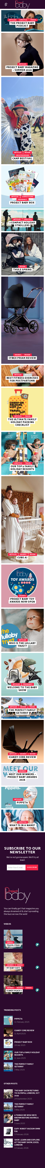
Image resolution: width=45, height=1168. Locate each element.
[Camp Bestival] (22, 120)
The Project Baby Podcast (22, 24)
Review (27, 152)
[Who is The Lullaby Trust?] (22, 630)
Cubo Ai (22, 558)
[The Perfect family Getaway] (8, 1066)
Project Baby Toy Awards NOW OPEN (22, 600)
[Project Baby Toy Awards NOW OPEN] (22, 586)
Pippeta (22, 803)
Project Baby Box (22, 203)
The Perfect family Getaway (22, 711)
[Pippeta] (8, 1020)
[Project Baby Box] (22, 186)
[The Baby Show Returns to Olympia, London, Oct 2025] (8, 1093)
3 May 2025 (19, 1070)
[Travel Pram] (22, 939)
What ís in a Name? (22, 825)
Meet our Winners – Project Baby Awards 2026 (22, 777)
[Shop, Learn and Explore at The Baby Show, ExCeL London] (8, 1143)
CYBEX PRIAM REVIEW (22, 358)
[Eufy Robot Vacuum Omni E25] (8, 1131)
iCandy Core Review (22, 757)
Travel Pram (13, 945)
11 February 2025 (21, 1022)
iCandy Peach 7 (14, 990)
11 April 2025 (20, 1033)
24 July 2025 (19, 1045)
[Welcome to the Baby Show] (22, 674)
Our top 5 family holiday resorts (22, 468)
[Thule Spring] (22, 253)
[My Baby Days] (22, 961)
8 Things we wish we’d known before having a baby (26, 1118)
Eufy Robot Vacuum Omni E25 (27, 1130)
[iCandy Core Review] (22, 741)
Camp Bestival (22, 159)
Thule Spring (22, 270)
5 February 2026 (21, 1134)
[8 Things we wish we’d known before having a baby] (8, 1118)
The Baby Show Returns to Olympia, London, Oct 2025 (27, 1093)
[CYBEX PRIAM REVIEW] (22, 320)
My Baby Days (13, 968)
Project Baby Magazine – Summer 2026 (22, 68)
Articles (12, 20)
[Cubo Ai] (22, 519)
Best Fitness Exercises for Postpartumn (22, 379)
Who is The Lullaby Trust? (22, 644)
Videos (33, 20)
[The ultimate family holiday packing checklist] (22, 409)
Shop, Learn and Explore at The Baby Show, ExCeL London (27, 1142)
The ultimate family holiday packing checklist (22, 422)
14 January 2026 (21, 1148)
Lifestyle (23, 20)
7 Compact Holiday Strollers (22, 224)
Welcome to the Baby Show (22, 689)
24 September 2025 (23, 1099)
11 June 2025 (20, 1058)
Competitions (27, 197)
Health (28, 375)
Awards (18, 355)
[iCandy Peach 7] (22, 984)
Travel (28, 416)
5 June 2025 (19, 1123)
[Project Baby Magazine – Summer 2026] (22, 54)
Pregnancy (22, 199)
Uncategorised (22, 155)
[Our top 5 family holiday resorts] (22, 453)
